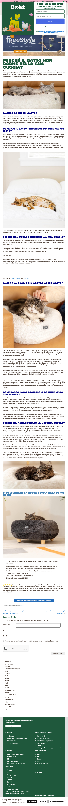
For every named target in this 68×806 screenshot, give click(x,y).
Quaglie (39, 772)
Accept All (32, 801)
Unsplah (26, 278)
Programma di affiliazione (16, 764)
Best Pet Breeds (40, 751)
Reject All (43, 801)
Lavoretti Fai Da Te (11, 695)
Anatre (39, 754)
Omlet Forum (11, 756)
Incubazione (11, 784)
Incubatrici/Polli (10, 690)
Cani (6, 671)
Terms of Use (39, 794)
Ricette (7, 709)
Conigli (7, 676)
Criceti (7, 678)
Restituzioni (41, 743)
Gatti (21, 605)
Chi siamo (10, 736)
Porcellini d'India (10, 704)
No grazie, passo (50, 26)
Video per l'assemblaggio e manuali (49, 748)
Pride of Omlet (9, 707)
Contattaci (41, 736)
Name (5, 631)
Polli (38, 761)
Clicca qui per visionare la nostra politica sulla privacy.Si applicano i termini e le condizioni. (51, 32)
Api (38, 756)
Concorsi (7, 673)
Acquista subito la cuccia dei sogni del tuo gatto (34, 600)
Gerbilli (7, 688)
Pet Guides (9, 766)
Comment (7, 624)
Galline (7, 683)
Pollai (6, 702)
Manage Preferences (57, 801)
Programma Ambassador (16, 754)
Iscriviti (50, 21)
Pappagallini (9, 699)
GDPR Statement (13, 743)
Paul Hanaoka (16, 278)
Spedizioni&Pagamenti (45, 741)
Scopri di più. (19, 793)
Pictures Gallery (12, 761)
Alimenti (7, 666)
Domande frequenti (43, 738)
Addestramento (10, 664)
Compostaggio (12, 775)
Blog (8, 759)
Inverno (7, 692)
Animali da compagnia (12, 669)
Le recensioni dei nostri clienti (17, 738)
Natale (7, 697)
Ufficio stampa (12, 741)
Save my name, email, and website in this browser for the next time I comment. (31, 641)
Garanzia (40, 745)
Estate (7, 680)
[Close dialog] (63, 4)
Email (5, 636)
